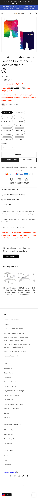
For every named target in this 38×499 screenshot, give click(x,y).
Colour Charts (8, 373)
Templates (7, 377)
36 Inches (19, 130)
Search (6, 456)
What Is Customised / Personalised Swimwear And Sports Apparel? (16, 339)
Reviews (7, 417)
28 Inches (19, 121)
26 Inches (7, 121)
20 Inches (19, 112)
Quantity (4, 143)
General (6, 413)
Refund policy (8, 434)
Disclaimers (8, 443)
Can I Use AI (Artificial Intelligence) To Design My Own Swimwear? (17, 346)
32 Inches (19, 126)
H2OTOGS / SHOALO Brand (13, 329)
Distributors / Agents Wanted (14, 333)
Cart (5, 460)
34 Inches (7, 130)
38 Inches (7, 135)
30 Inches (7, 126)
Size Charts (8, 368)
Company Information (11, 320)
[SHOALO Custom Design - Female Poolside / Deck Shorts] (9, 278)
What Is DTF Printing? (11, 408)
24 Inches (19, 117)
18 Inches (7, 112)
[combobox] (7, 494)
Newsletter (7, 465)
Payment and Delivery (11, 395)
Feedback (7, 324)
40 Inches (19, 135)
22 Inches (7, 117)
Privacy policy (9, 430)
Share (6, 76)
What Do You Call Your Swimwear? (15, 351)
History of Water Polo (11, 356)
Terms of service (9, 439)
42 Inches (7, 139)
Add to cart (19, 154)
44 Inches (19, 139)
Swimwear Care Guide (11, 382)
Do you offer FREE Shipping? (14, 391)
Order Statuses (9, 400)
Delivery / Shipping (10, 386)
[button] (2, 13)
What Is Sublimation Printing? (14, 404)
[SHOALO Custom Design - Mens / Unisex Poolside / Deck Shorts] (24, 278)
